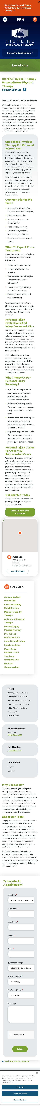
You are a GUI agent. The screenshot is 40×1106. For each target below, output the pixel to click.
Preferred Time (15, 990)
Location (12, 895)
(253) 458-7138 (14, 750)
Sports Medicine (12, 645)
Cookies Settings (20, 1100)
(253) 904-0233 (15, 735)
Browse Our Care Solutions (19, 53)
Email (10, 949)
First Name (12, 909)
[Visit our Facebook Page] (24, 89)
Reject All (20, 1087)
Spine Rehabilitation (14, 641)
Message (12, 1004)
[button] (35, 19)
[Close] (37, 1072)
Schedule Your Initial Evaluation (20, 512)
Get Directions (17, 571)
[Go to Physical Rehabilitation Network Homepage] (23, 19)
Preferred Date (14, 976)
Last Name (12, 922)
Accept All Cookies (20, 1094)
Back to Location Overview (17, 1061)
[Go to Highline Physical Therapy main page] (20, 37)
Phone (10, 936)
